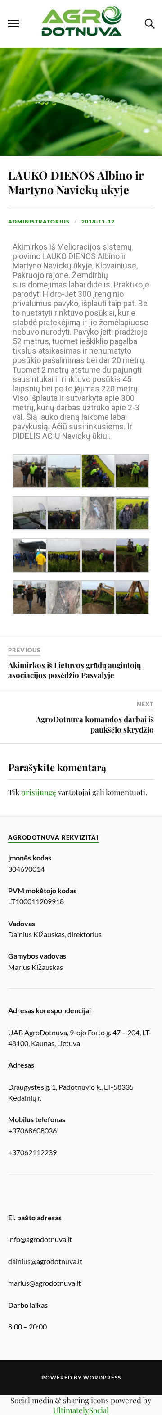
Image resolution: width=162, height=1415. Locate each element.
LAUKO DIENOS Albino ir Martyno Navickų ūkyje (76, 182)
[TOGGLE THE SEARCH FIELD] (148, 24)
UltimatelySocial (81, 1410)
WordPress (102, 1377)
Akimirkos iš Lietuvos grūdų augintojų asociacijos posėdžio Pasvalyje (74, 670)
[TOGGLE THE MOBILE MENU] (13, 24)
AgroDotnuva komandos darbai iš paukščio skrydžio (95, 724)
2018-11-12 (98, 221)
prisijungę (38, 792)
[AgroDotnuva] (81, 34)
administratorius (39, 221)
